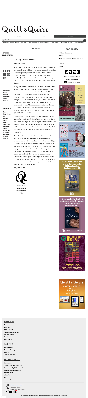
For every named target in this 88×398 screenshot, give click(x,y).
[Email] (4, 78)
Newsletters (18, 36)
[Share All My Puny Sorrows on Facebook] (4, 71)
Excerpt (81, 43)
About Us (7, 375)
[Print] (8, 74)
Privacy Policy (8, 372)
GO (84, 40)
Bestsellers (72, 43)
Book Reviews (20, 43)
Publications (8, 363)
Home (6, 325)
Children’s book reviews (12, 332)
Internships (8, 339)
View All (61, 66)
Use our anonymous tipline (72, 77)
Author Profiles (44, 43)
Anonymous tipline (10, 355)
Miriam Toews (20, 64)
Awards (6, 352)
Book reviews (8, 330)
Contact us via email (73, 82)
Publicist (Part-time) (65, 53)
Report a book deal (72, 79)
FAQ (5, 377)
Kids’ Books (32, 43)
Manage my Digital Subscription (14, 368)
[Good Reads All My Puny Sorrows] (4, 74)
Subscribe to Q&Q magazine (13, 365)
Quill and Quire (28, 30)
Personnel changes (10, 350)
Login (43, 36)
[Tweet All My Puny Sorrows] (8, 71)
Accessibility (8, 380)
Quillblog (7, 327)
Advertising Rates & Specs (12, 370)
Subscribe (70, 36)
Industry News (8, 43)
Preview (64, 43)
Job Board (55, 43)
